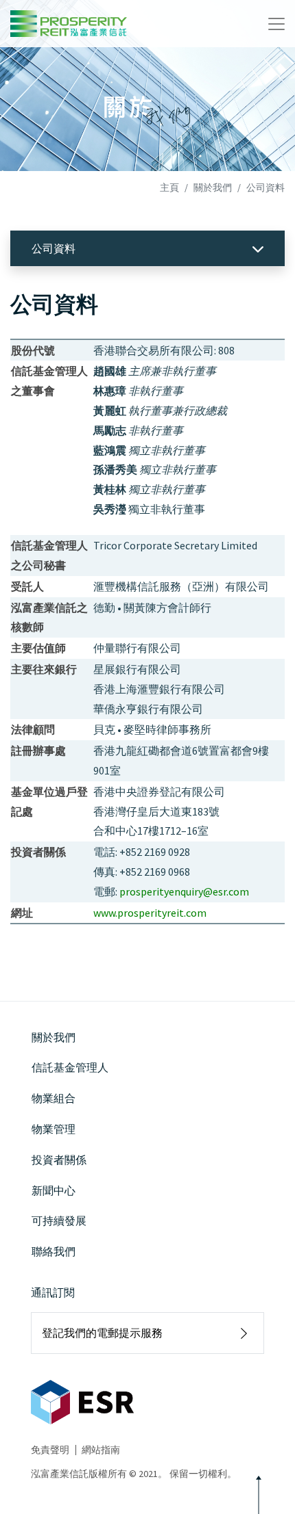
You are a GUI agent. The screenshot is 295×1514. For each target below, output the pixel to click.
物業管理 (53, 1129)
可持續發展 (59, 1220)
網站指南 (101, 1449)
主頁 (169, 187)
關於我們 (212, 187)
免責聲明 (50, 1449)
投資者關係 (59, 1159)
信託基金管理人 (70, 1067)
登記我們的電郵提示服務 (102, 1333)
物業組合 (53, 1098)
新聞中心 (53, 1190)
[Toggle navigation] (276, 24)
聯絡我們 (53, 1251)
